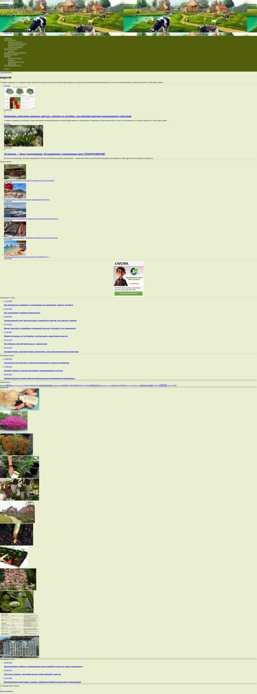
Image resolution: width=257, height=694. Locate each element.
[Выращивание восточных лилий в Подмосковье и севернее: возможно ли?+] (18, 590)
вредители (20, 385)
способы (169, 385)
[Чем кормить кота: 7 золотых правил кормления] (19, 410)
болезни (3, 385)
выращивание (45, 385)
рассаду (123, 385)
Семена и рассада (15, 42)
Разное (7, 56)
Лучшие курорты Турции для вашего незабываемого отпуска (26, 200)
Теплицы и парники (15, 47)
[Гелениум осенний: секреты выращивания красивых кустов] (16, 455)
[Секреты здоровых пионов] (19, 477)
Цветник (11, 51)
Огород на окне (11, 55)
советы (156, 385)
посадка (103, 385)
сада (134, 385)
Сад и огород (10, 40)
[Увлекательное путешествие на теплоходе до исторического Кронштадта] (15, 217)
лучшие (85, 385)
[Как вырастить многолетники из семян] (14, 567)
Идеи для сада (10, 49)
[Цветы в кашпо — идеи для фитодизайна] (19, 500)
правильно (115, 385)
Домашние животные (16, 62)
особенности (94, 385)
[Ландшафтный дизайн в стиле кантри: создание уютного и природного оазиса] (17, 522)
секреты (143, 385)
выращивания (57, 385)
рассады (129, 385)
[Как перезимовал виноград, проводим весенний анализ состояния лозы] (15, 236)
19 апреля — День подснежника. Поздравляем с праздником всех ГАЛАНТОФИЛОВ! (54, 154)
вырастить (34, 385)
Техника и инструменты (15, 53)
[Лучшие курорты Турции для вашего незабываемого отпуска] (15, 198)
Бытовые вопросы (12, 65)
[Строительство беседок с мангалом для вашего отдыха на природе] (15, 179)
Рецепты (11, 60)
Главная (3, 72)
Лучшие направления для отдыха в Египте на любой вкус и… (27, 257)
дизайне (65, 385)
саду (137, 385)
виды (9, 385)
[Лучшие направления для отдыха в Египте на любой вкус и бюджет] (15, 255)
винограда (14, 385)
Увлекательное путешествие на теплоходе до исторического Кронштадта (31, 219)
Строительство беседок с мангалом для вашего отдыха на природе (29, 180)
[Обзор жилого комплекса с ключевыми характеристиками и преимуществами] (19, 657)
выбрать (26, 385)
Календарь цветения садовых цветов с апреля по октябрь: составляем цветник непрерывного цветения (67, 116)
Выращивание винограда (17, 44)
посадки (108, 385)
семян (150, 385)
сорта (163, 385)
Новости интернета (15, 58)
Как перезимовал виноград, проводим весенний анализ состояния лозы (31, 238)
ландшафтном (75, 385)
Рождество (12, 64)
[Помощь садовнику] (11, 28)
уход (174, 385)
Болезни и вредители (16, 45)
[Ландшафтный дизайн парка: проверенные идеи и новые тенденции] (17, 612)
